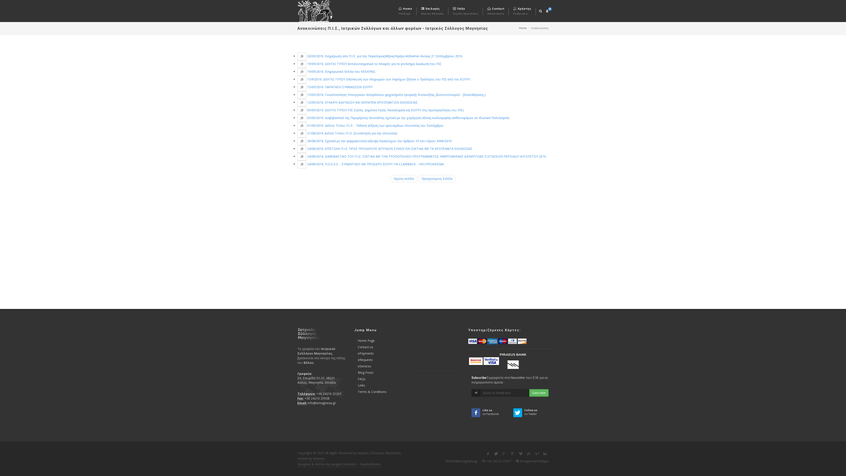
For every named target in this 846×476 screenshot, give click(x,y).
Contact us (365, 347)
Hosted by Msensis (311, 458)
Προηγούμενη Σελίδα (437, 179)
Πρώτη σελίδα (404, 179)
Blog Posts (365, 372)
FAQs (361, 379)
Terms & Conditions (372, 392)
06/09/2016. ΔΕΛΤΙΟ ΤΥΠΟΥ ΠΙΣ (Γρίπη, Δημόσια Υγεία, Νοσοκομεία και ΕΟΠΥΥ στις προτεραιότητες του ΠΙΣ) (385, 110)
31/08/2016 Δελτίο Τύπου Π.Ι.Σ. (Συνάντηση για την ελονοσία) (351, 133)
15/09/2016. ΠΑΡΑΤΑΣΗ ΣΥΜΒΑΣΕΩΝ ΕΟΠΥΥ (339, 87)
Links (361, 385)
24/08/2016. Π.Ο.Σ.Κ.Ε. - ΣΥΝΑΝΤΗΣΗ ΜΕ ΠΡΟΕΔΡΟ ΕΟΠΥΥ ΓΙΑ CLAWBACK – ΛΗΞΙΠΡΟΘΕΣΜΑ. (375, 164)
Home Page (366, 340)
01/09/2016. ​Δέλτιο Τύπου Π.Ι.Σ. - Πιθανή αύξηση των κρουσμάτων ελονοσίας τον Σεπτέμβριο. (375, 125)
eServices (364, 366)
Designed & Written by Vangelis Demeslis (326, 464)
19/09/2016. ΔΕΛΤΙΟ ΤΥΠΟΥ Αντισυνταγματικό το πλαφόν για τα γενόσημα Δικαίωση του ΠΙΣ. (374, 64)
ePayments (366, 353)
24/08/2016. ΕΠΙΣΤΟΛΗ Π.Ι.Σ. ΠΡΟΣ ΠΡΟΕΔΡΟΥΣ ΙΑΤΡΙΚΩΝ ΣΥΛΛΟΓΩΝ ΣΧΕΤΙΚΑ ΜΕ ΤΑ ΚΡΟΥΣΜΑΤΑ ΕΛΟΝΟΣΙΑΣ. (389, 149)
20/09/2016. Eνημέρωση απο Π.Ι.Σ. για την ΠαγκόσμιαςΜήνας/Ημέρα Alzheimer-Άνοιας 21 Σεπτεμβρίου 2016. (384, 56)
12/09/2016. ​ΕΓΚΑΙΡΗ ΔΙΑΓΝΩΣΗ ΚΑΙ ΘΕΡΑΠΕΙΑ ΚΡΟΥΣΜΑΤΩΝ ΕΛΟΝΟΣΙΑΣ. (362, 102)
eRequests (365, 360)
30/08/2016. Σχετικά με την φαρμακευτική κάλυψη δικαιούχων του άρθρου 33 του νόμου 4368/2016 (379, 141)
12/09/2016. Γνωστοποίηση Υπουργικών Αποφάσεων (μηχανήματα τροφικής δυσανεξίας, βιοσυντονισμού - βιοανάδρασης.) (396, 95)
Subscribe (539, 393)
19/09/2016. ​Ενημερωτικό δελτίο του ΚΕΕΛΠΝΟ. (341, 71)
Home (523, 28)
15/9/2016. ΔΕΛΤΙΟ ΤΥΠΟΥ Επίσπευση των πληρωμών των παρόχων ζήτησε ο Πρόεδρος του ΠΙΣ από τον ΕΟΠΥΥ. (388, 79)
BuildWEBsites (370, 464)
